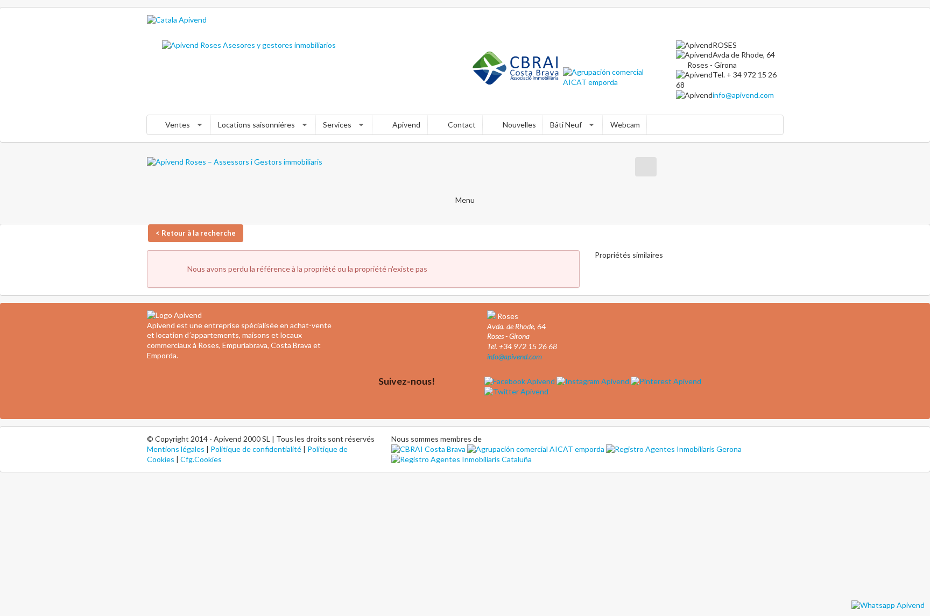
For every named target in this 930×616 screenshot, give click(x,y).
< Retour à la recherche (196, 233)
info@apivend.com (743, 95)
